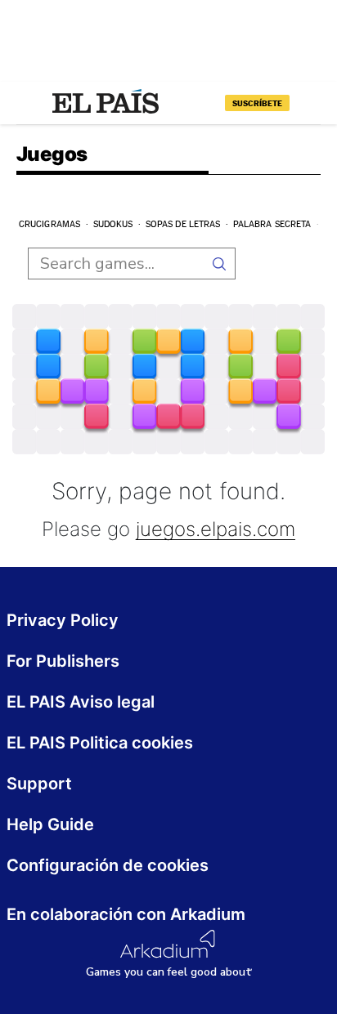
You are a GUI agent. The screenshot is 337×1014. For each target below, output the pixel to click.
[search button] (220, 263)
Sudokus (113, 224)
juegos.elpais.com (215, 530)
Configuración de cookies (108, 865)
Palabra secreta (272, 224)
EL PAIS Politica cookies (100, 743)
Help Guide (50, 824)
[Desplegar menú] (29, 103)
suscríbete (257, 103)
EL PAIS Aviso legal (81, 702)
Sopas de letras (183, 224)
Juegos (51, 155)
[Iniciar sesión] (307, 103)
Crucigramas (49, 224)
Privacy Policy (63, 620)
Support (39, 783)
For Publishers (63, 661)
